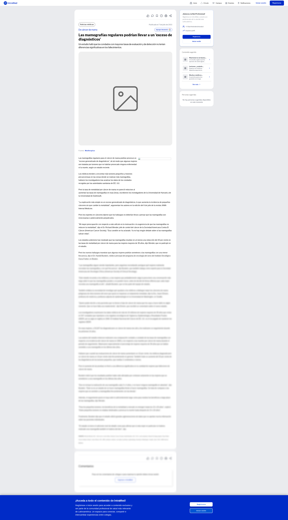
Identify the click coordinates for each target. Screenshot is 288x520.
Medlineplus (90, 150)
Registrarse (201, 504)
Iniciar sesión (201, 511)
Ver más (195, 84)
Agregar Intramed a (162, 30)
